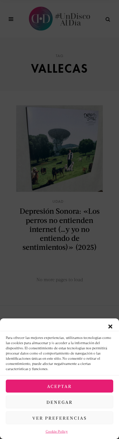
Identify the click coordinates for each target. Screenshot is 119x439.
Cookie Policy (57, 431)
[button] (110, 326)
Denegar (60, 402)
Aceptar (59, 386)
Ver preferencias (59, 418)
